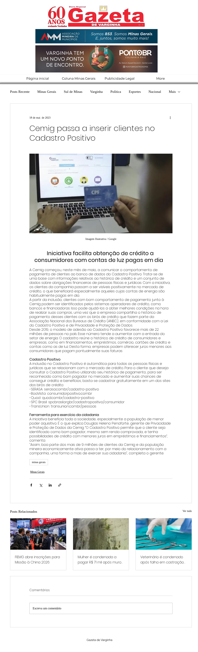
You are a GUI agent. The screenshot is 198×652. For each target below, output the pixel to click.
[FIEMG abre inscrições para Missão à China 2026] (38, 534)
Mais (172, 92)
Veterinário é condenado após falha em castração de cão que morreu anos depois (162, 560)
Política (115, 92)
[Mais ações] (170, 117)
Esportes (135, 92)
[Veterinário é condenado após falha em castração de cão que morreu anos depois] (164, 534)
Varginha (96, 92)
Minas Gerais (46, 92)
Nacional (154, 92)
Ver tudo (187, 511)
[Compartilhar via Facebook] (31, 485)
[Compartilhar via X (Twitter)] (41, 485)
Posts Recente (20, 92)
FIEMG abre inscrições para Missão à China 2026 (37, 560)
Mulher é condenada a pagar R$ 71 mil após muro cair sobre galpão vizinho (99, 560)
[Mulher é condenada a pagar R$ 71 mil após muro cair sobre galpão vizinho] (101, 534)
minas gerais (38, 462)
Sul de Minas (73, 92)
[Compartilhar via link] (59, 485)
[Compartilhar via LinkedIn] (50, 485)
